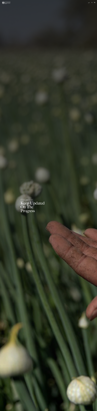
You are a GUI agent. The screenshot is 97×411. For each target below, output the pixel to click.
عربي (89, 2)
